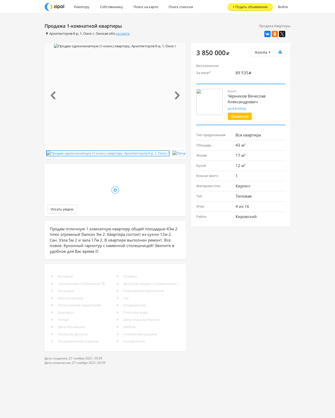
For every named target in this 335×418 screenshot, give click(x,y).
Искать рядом (62, 209)
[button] (55, 95)
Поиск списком (181, 6)
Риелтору (82, 6)
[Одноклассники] (275, 34)
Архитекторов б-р (63, 33)
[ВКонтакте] (267, 34)
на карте (123, 33)
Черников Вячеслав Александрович (247, 98)
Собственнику (111, 6)
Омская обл (105, 33)
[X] (282, 34)
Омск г (88, 33)
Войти (283, 6)
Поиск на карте (145, 6)
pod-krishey (237, 108)
